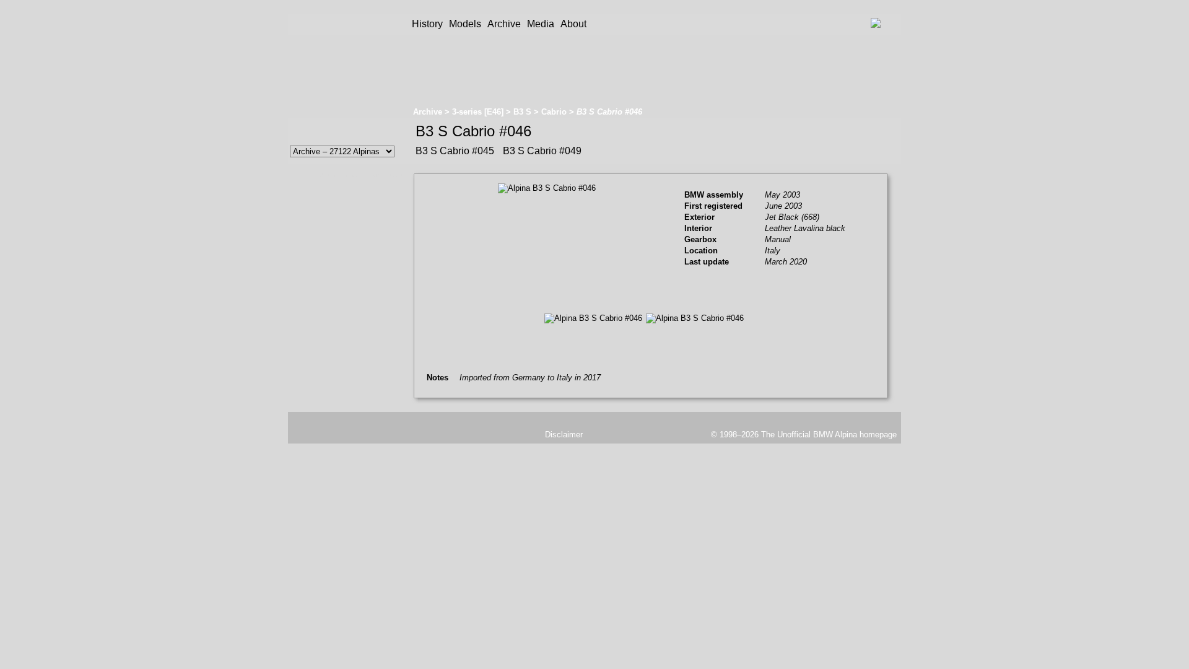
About (573, 24)
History (427, 24)
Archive (504, 24)
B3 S (522, 111)
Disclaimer (564, 434)
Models (465, 24)
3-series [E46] (477, 111)
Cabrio (554, 111)
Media (540, 24)
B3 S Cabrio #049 (540, 151)
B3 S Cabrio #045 (455, 151)
